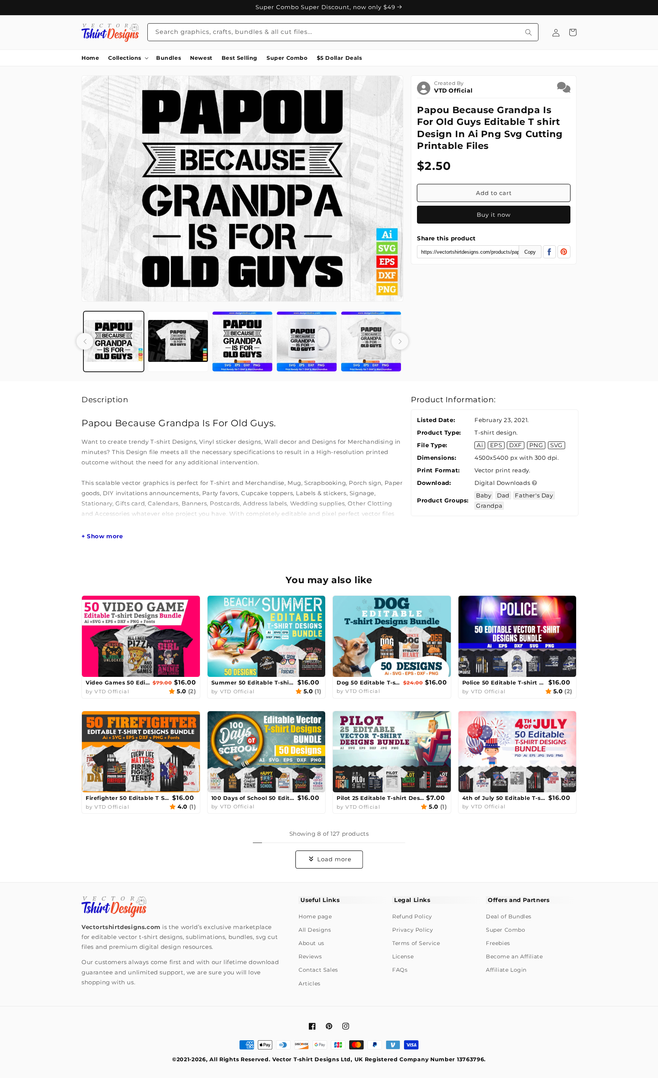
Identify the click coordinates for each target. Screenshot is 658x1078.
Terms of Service (416, 943)
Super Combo (505, 929)
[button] (128, 58)
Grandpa (489, 505)
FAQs (399, 969)
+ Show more (102, 536)
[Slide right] (399, 341)
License (403, 956)
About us (311, 943)
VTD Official (453, 90)
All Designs (315, 929)
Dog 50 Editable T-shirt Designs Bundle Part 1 (369, 683)
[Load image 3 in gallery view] (242, 341)
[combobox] (343, 32)
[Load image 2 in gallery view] (178, 341)
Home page (315, 916)
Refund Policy (412, 916)
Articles (310, 983)
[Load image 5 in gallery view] (371, 341)
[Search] (528, 32)
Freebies (498, 943)
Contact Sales (318, 969)
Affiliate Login (506, 969)
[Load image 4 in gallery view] (306, 341)
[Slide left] (85, 341)
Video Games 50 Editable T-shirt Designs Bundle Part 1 (118, 683)
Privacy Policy (412, 929)
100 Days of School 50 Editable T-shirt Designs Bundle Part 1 (253, 798)
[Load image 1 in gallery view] (113, 341)
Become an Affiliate (514, 956)
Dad (503, 495)
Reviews (310, 956)
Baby (483, 495)
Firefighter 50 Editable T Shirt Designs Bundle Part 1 (128, 798)
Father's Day (534, 495)
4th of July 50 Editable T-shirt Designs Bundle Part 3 (504, 798)
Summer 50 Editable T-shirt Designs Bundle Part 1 (253, 683)
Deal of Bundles (509, 916)
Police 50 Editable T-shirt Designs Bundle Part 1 (504, 683)
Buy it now (494, 214)
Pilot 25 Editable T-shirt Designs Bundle (380, 798)
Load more (334, 859)
